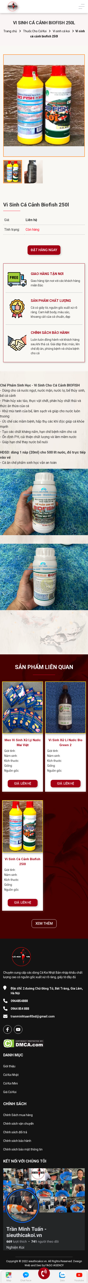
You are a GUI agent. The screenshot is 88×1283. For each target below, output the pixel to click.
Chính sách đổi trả (15, 1132)
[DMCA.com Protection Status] (23, 1042)
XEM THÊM (44, 923)
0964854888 (19, 1001)
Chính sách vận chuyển (18, 1123)
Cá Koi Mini (10, 1083)
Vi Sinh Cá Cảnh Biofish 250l (22, 861)
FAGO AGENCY (54, 1265)
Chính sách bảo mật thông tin (23, 1149)
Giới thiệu (9, 1066)
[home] (12, 6)
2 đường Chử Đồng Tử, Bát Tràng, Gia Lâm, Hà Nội (47, 990)
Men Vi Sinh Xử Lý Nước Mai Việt (22, 742)
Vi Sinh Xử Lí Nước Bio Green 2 (65, 742)
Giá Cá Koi (9, 1092)
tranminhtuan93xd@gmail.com (33, 1016)
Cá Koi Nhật (11, 1075)
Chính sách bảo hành (17, 1140)
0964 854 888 (20, 1008)
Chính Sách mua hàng (18, 1115)
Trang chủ (10, 31)
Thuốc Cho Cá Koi (35, 31)
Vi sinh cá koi (61, 31)
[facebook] (7, 1029)
